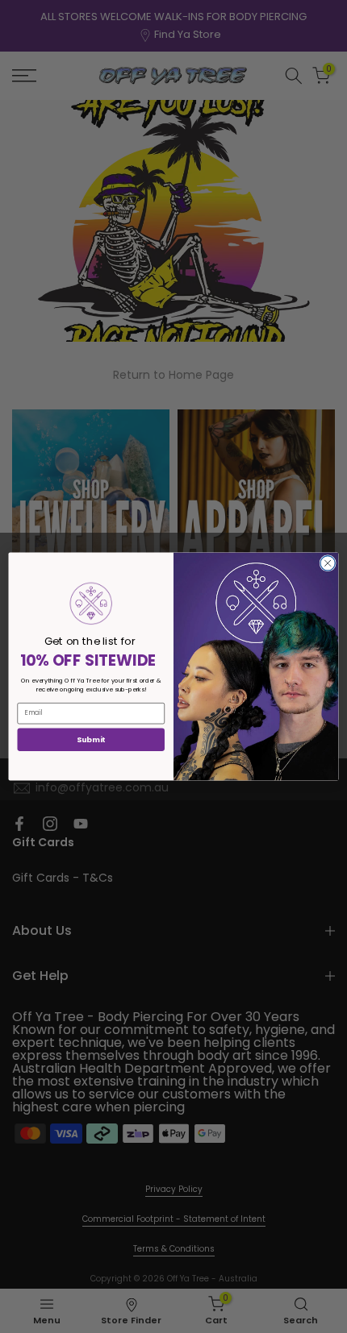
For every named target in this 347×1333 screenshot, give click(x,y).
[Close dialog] (327, 563)
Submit (91, 739)
